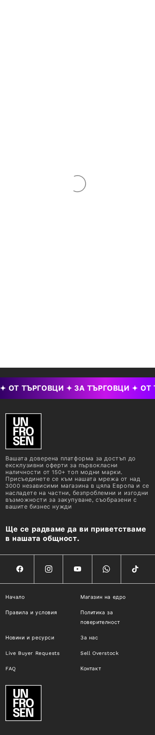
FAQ (10, 668)
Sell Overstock (99, 653)
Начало (15, 597)
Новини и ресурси (29, 637)
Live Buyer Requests (32, 653)
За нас (89, 637)
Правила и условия (31, 612)
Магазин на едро (103, 597)
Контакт (90, 668)
